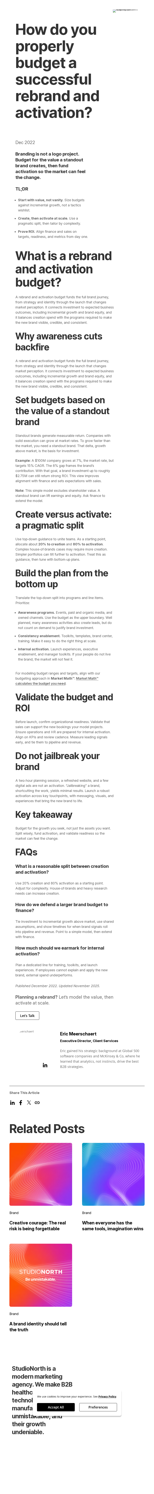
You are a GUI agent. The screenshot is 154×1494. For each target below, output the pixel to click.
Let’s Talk (27, 1015)
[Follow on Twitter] (137, 1457)
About (87, 1387)
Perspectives (124, 1369)
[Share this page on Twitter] (29, 1103)
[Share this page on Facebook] (21, 1103)
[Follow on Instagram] (129, 1457)
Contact (119, 1387)
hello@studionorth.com (30, 1480)
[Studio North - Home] (31, 8)
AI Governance (51, 1467)
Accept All (56, 1407)
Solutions (90, 1369)
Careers (89, 1378)
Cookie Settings (24, 1474)
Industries (121, 1378)
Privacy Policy (23, 1467)
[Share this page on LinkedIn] (12, 1103)
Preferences (98, 1407)
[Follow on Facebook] (121, 1457)
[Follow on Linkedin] (113, 1457)
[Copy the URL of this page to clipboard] (37, 1103)
